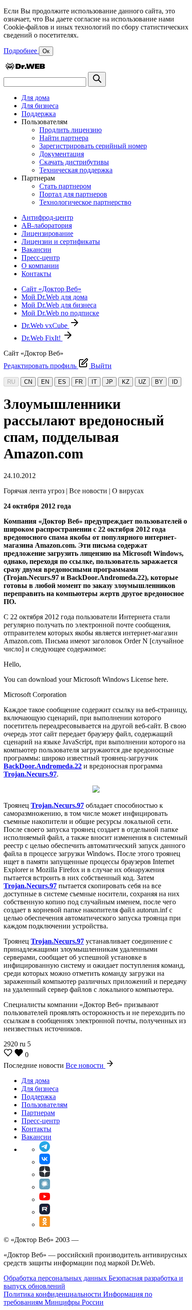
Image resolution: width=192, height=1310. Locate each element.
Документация (61, 154)
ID (175, 381)
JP (109, 381)
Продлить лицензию (70, 130)
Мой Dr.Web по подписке (60, 313)
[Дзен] (44, 1174)
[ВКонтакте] (44, 1162)
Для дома (35, 97)
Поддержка (38, 114)
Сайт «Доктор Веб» (51, 289)
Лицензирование (47, 233)
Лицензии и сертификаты (60, 241)
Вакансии (36, 249)
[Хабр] (44, 1187)
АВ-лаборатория (46, 225)
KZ (125, 381)
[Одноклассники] (44, 1224)
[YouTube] (44, 1199)
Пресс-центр (40, 257)
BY (159, 381)
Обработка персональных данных (56, 1278)
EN (45, 381)
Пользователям (44, 1104)
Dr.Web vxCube (45, 325)
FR (79, 381)
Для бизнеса (39, 105)
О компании (40, 265)
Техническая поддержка (76, 170)
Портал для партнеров (73, 194)
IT (94, 381)
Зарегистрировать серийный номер (93, 146)
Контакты (36, 273)
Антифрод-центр (47, 217)
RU (11, 381)
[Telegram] (44, 1149)
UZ (142, 381)
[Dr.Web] (25, 67)
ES (62, 381)
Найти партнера (63, 138)
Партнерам (38, 1113)
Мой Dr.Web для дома (54, 297)
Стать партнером (65, 186)
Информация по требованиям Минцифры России (78, 1298)
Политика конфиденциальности (53, 1294)
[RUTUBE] (44, 1212)
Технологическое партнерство (85, 202)
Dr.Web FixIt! (42, 338)
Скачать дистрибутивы (74, 162)
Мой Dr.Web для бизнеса (58, 305)
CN (28, 381)
